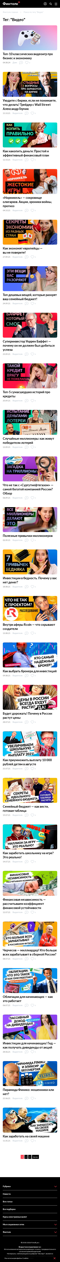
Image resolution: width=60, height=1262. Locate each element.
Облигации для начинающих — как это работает (28, 999)
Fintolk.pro (35, 1243)
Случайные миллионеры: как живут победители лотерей (28, 441)
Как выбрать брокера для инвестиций (30, 671)
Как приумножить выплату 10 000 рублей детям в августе (27, 762)
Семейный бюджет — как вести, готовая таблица (26, 808)
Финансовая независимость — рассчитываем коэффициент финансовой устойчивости (24, 904)
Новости (7, 1194)
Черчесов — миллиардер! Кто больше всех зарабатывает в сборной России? (30, 952)
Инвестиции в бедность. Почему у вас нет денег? (30, 580)
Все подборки (9, 1209)
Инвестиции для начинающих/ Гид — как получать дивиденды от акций (29, 1045)
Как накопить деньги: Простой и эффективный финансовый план (26, 153)
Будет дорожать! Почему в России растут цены (27, 715)
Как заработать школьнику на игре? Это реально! (28, 855)
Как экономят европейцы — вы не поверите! (23, 250)
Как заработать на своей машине (26, 1136)
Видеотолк (18, 113)
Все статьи (7, 1201)
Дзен (15, 62)
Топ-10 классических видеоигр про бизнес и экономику (28, 56)
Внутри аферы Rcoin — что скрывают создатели (29, 627)
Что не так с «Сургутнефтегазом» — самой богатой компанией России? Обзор (28, 489)
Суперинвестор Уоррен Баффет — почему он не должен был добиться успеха (29, 345)
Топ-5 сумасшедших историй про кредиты (26, 394)
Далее (35, 1157)
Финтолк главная (10, 12)
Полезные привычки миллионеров (28, 536)
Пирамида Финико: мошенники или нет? (28, 1092)
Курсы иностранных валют (15, 1217)
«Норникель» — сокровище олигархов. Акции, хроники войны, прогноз (27, 202)
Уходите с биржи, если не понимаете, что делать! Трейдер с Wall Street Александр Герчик (29, 105)
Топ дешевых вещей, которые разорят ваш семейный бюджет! (30, 297)
